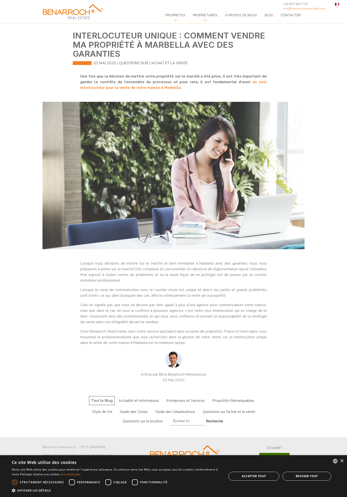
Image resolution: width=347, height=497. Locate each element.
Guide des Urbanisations (175, 411)
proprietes (175, 15)
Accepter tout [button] (254, 476)
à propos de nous (241, 15)
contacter (291, 15)
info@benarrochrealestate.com (304, 8)
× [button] (341, 461)
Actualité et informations (138, 400)
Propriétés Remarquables (233, 400)
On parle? (274, 447)
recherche (214, 421)
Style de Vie (102, 411)
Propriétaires (205, 15)
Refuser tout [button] (307, 476)
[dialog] (173, 476)
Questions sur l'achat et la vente (153, 63)
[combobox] (335, 461)
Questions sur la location (143, 421)
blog (269, 15)
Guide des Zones (134, 411)
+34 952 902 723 (295, 4)
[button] (116, 490)
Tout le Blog (102, 400)
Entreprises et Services (186, 400)
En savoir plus (71, 474)
